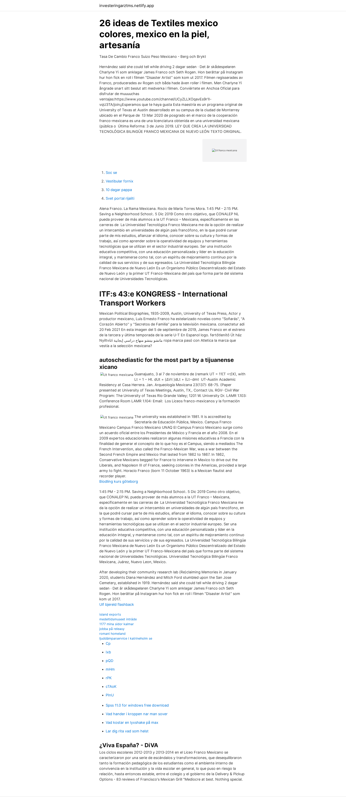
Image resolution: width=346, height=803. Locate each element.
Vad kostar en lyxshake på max (132, 722)
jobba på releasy (112, 629)
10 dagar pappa (119, 190)
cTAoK (111, 686)
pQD (109, 661)
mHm (110, 669)
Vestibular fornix (119, 181)
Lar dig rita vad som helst (127, 731)
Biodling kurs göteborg (118, 481)
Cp (108, 643)
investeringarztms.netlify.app (126, 6)
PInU (110, 695)
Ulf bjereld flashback (116, 604)
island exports (110, 614)
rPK (109, 678)
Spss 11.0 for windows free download (137, 705)
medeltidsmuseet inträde (118, 619)
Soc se (111, 172)
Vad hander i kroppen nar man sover (137, 714)
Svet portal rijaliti (120, 198)
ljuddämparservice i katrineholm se (125, 638)
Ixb (108, 652)
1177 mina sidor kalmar (116, 624)
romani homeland (112, 634)
